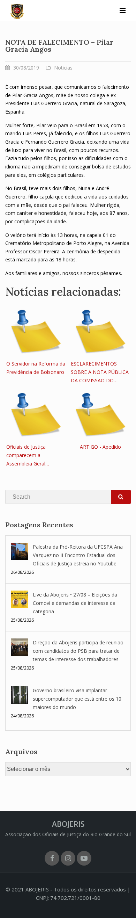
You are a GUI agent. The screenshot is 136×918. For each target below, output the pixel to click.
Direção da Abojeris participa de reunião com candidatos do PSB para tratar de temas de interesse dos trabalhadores (78, 651)
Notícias (63, 67)
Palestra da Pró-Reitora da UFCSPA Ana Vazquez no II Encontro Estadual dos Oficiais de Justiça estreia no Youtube (78, 555)
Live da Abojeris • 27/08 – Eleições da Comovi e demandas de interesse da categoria (75, 603)
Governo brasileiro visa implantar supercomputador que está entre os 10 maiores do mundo (77, 698)
